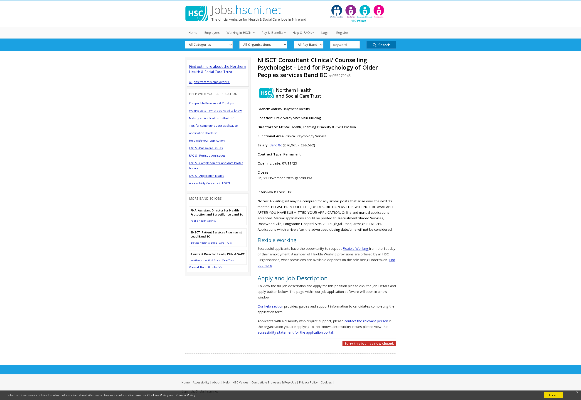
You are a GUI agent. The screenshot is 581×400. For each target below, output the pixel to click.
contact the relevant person (366, 321)
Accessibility (201, 382)
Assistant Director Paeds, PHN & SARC (217, 254)
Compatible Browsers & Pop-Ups (211, 103)
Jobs (246, 9)
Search (381, 45)
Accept (553, 395)
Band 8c (275, 145)
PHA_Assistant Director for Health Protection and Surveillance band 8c (216, 212)
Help (226, 382)
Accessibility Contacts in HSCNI (210, 183)
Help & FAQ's (302, 32)
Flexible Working (356, 248)
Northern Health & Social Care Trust (212, 260)
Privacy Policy (185, 395)
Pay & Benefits (272, 32)
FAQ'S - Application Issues (206, 176)
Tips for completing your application (213, 126)
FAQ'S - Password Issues (206, 148)
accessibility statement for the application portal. (296, 332)
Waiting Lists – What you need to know (215, 111)
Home (192, 32)
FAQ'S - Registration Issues (207, 155)
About (216, 382)
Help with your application (207, 140)
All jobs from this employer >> (209, 82)
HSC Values (241, 382)
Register (342, 32)
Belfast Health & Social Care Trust (210, 242)
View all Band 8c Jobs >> (205, 267)
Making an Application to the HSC (211, 118)
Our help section (271, 306)
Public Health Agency (203, 220)
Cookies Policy (157, 395)
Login (325, 32)
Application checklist (203, 133)
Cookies (326, 382)
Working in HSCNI (239, 32)
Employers (212, 32)
